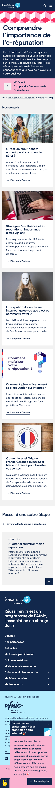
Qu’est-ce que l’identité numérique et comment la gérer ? (24, 152)
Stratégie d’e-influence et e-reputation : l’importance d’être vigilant (25, 229)
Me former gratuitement (19, 654)
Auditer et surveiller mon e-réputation (27, 545)
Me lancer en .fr (14, 684)
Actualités (11, 648)
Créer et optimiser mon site (21, 672)
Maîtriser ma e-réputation (21, 97)
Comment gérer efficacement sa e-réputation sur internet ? (26, 386)
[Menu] (51, 6)
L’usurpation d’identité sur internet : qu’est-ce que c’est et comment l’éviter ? (27, 310)
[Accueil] (3, 97)
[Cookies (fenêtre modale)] (4, 783)
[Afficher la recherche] (45, 6)
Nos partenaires (14, 642)
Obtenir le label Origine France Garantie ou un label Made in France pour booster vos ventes (26, 463)
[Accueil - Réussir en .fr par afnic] (11, 5)
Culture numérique (16, 660)
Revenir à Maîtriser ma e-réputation (26, 524)
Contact (10, 636)
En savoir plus (41, 781)
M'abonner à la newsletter (20, 666)
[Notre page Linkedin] (6, 758)
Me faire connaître (16, 678)
